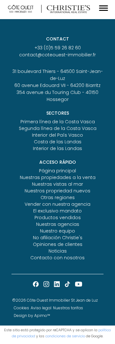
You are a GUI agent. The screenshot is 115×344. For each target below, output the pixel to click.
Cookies (21, 308)
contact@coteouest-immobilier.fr (57, 55)
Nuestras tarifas (68, 308)
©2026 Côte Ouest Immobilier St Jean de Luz (55, 300)
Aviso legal (41, 308)
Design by (32, 315)
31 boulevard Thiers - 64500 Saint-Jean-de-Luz (57, 75)
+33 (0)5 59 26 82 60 (57, 48)
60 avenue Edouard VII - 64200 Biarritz (57, 85)
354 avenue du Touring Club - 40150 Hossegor (57, 96)
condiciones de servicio (65, 336)
